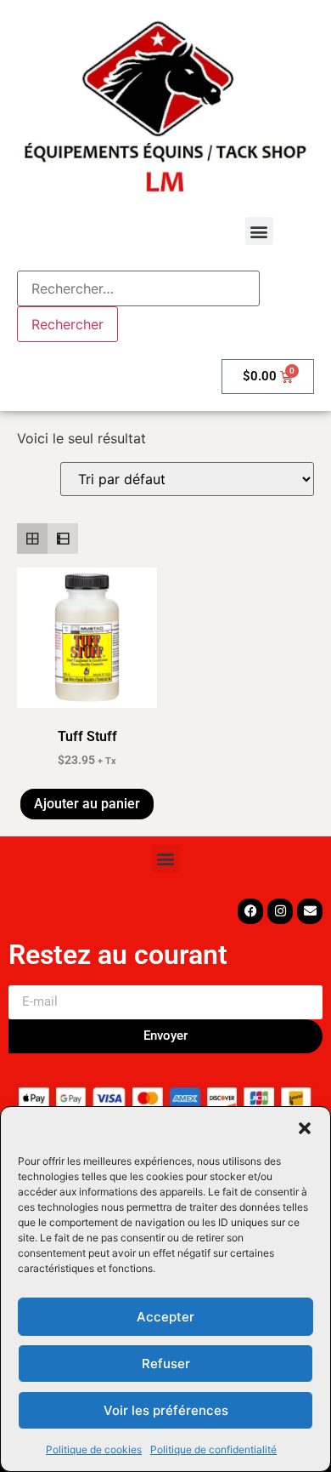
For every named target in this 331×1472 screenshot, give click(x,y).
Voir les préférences (166, 1410)
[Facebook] (250, 911)
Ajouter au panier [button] (87, 804)
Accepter (165, 1317)
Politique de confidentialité (213, 1449)
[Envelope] (310, 911)
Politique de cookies (94, 1449)
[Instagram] (280, 911)
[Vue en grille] (32, 538)
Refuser (166, 1363)
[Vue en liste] (63, 538)
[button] (304, 1128)
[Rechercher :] (138, 288)
